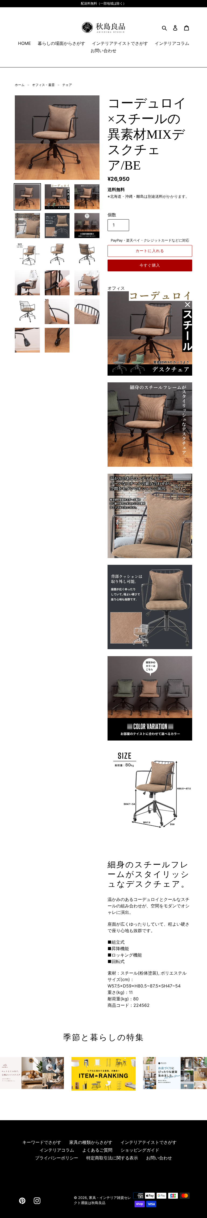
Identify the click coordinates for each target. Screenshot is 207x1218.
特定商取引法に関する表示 (112, 1157)
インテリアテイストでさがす (148, 1142)
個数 (112, 214)
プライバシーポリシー (56, 1157)
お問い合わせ (159, 1157)
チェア (67, 85)
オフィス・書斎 (43, 85)
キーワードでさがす (41, 1142)
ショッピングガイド (139, 1150)
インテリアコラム (57, 1150)
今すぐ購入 (150, 265)
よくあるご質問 (97, 1150)
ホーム (20, 85)
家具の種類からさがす (90, 1142)
